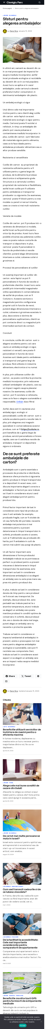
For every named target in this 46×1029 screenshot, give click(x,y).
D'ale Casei (15, 937)
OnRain (19, 401)
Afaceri (6, 15)
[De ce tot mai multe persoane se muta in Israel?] (22, 820)
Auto (5, 726)
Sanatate (12, 995)
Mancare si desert (17, 886)
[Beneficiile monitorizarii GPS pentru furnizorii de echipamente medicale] (22, 983)
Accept (22, 1025)
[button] (4, 2)
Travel (11, 782)
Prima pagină (7, 8)
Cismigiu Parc (15, 2)
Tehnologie (19, 995)
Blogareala (12, 15)
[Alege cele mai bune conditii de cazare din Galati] (22, 770)
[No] (41, 1021)
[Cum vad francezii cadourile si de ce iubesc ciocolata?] (22, 874)
